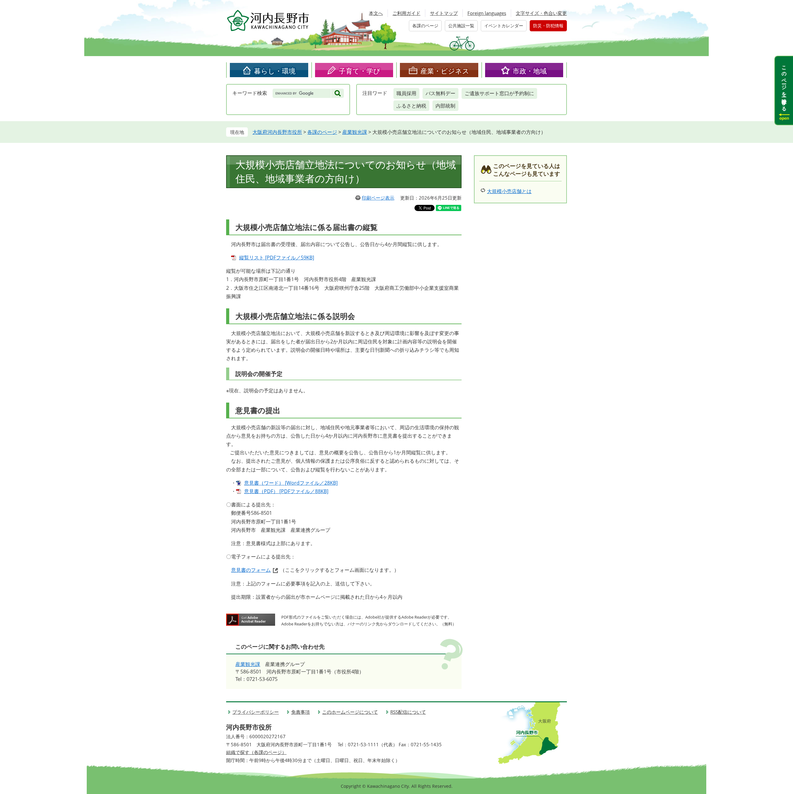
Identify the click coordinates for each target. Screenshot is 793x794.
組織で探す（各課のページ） (256, 752)
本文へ (376, 13)
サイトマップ (444, 13)
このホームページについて (350, 712)
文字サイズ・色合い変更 (541, 13)
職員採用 (406, 93)
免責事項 (300, 712)
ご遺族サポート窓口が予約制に (499, 93)
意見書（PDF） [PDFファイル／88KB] (286, 491)
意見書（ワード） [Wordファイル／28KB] (291, 482)
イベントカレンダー (503, 26)
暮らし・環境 (275, 70)
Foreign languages (486, 13)
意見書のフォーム (251, 570)
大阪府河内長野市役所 (277, 132)
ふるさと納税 (411, 105)
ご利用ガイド (406, 13)
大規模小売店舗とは (509, 191)
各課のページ (425, 26)
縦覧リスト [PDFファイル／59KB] (276, 257)
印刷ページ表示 (378, 198)
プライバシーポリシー (255, 712)
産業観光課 (354, 132)
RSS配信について (408, 712)
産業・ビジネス (444, 70)
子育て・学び (359, 70)
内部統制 (445, 105)
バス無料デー (440, 93)
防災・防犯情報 (548, 26)
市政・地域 (530, 70)
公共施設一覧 (461, 26)
